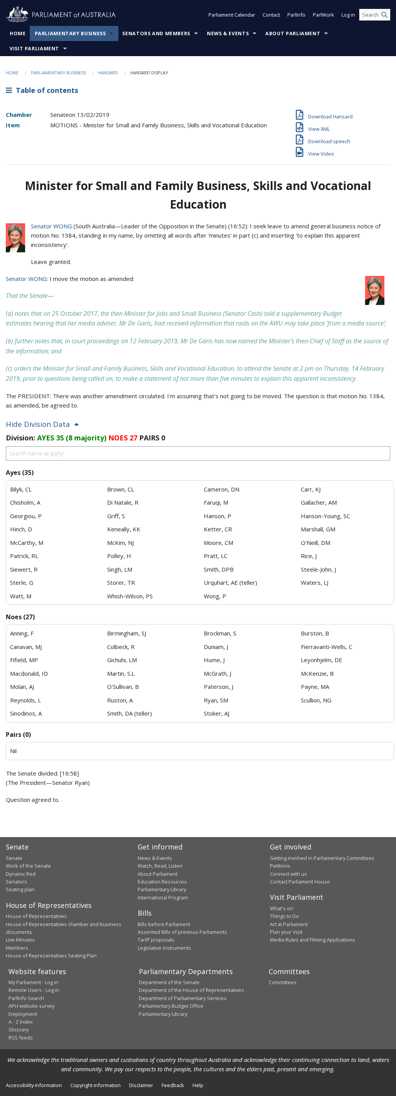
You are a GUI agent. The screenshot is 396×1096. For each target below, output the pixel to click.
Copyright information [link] (95, 1085)
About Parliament (292, 33)
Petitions (280, 865)
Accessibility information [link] (34, 1085)
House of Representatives (36, 916)
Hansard (108, 72)
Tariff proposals (156, 939)
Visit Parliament (34, 48)
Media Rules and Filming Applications (312, 939)
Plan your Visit (286, 931)
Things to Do (284, 916)
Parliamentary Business (70, 33)
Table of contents (45, 90)
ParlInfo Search (26, 998)
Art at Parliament (289, 924)
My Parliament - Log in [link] (33, 982)
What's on (281, 908)
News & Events (228, 33)
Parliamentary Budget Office (171, 1005)
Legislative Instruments (164, 947)
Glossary (19, 1029)
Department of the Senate (169, 982)
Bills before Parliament (164, 924)
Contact (271, 14)
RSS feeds (21, 1037)
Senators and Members (156, 33)
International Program (163, 897)
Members (17, 947)
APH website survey (32, 1005)
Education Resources (162, 881)
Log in (348, 14)
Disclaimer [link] (141, 1085)
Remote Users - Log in (34, 989)
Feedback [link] (173, 1085)
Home (18, 33)
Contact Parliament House (300, 881)
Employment (23, 1013)
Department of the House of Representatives (191, 989)
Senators (16, 881)
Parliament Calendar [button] (231, 14)
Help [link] (198, 1085)
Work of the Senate (28, 865)
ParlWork (323, 14)
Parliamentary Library (162, 889)
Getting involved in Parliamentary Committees (322, 858)
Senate (14, 858)
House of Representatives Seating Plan (51, 955)
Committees (283, 982)
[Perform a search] (384, 15)
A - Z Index (21, 1021)
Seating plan (20, 889)
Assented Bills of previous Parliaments (182, 931)
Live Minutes (20, 939)
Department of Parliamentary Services (183, 998)
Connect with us (288, 873)
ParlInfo (296, 14)
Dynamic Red (21, 873)
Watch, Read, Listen (160, 865)
